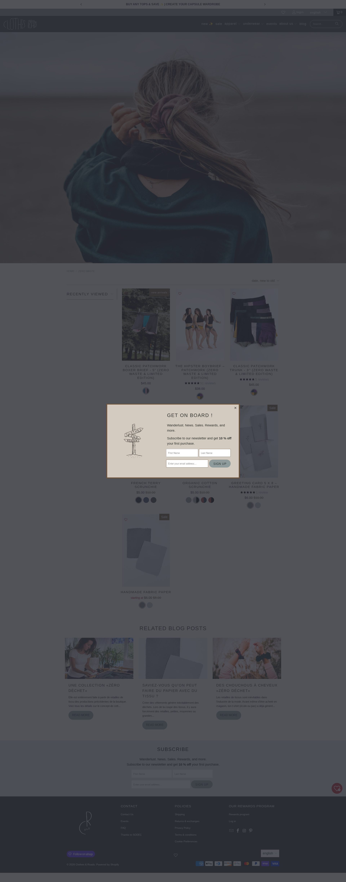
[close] (235, 408)
